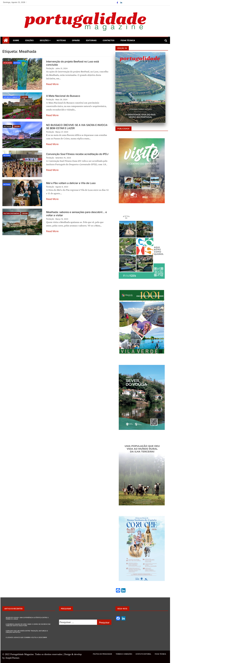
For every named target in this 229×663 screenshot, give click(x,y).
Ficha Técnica (128, 40)
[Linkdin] (121, 2)
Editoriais (91, 40)
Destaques (7, 126)
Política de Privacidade (102, 654)
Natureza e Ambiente (11, 97)
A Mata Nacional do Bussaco (63, 95)
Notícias (61, 40)
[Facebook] (117, 2)
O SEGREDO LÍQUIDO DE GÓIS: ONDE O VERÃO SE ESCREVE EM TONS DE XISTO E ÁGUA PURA (28, 625)
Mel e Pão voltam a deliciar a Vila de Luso (71, 183)
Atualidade (7, 63)
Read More (52, 84)
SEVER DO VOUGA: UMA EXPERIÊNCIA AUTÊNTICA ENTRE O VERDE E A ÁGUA (27, 618)
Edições (29, 40)
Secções (44, 40)
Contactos (108, 40)
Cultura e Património (11, 213)
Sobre (16, 40)
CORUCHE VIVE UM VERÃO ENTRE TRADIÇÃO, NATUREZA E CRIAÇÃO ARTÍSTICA (27, 631)
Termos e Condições (124, 654)
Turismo (24, 97)
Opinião (76, 40)
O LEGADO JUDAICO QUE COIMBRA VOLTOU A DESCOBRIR (26, 637)
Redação (50, 68)
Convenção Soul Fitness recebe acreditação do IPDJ (77, 154)
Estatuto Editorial (143, 654)
